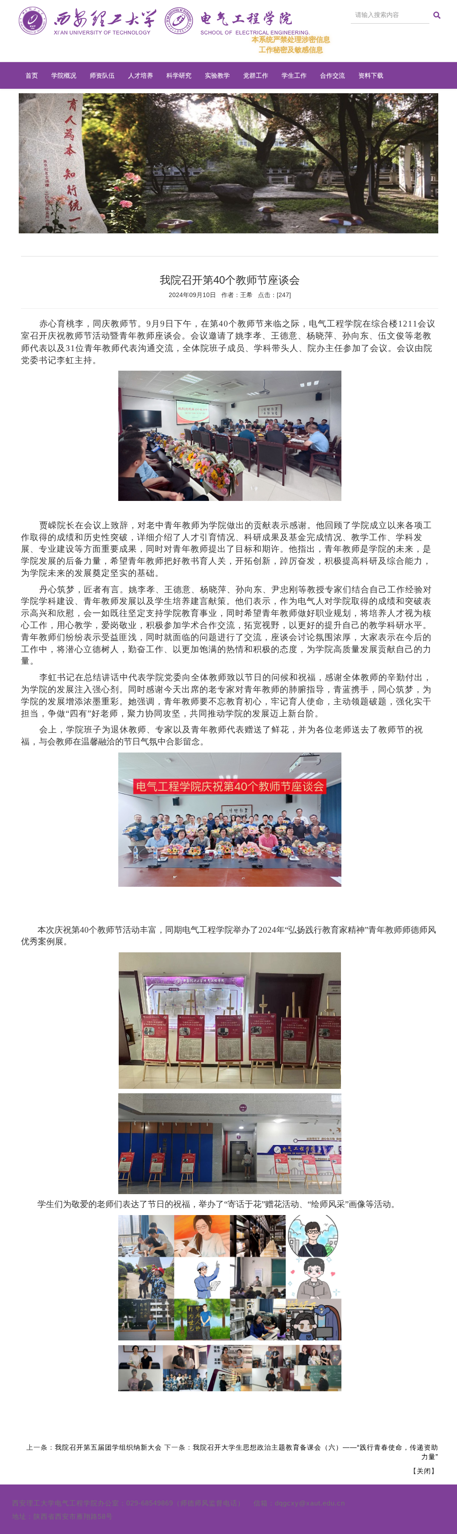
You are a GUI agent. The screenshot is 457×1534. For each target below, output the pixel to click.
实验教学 (217, 75)
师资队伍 (102, 75)
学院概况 (63, 75)
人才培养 (140, 75)
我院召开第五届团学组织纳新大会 (108, 1447)
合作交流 (332, 75)
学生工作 (294, 75)
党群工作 (255, 75)
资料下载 (370, 75)
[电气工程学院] (164, 21)
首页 (31, 75)
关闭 (424, 1471)
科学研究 (178, 75)
